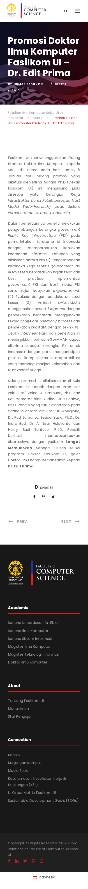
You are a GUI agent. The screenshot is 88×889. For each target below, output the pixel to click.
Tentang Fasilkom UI (26, 700)
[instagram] (41, 861)
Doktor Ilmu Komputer (28, 662)
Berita (61, 84)
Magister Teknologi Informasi (33, 654)
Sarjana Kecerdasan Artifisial (33, 622)
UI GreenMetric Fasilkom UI (32, 792)
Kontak (14, 754)
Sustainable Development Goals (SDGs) (43, 800)
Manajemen (18, 708)
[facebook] (9, 861)
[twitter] (25, 861)
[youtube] (33, 861)
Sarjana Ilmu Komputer (28, 630)
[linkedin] (17, 861)
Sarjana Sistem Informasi (30, 638)
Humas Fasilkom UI (31, 84)
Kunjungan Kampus (25, 762)
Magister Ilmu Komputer (29, 646)
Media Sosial (18, 770)
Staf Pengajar (20, 716)
